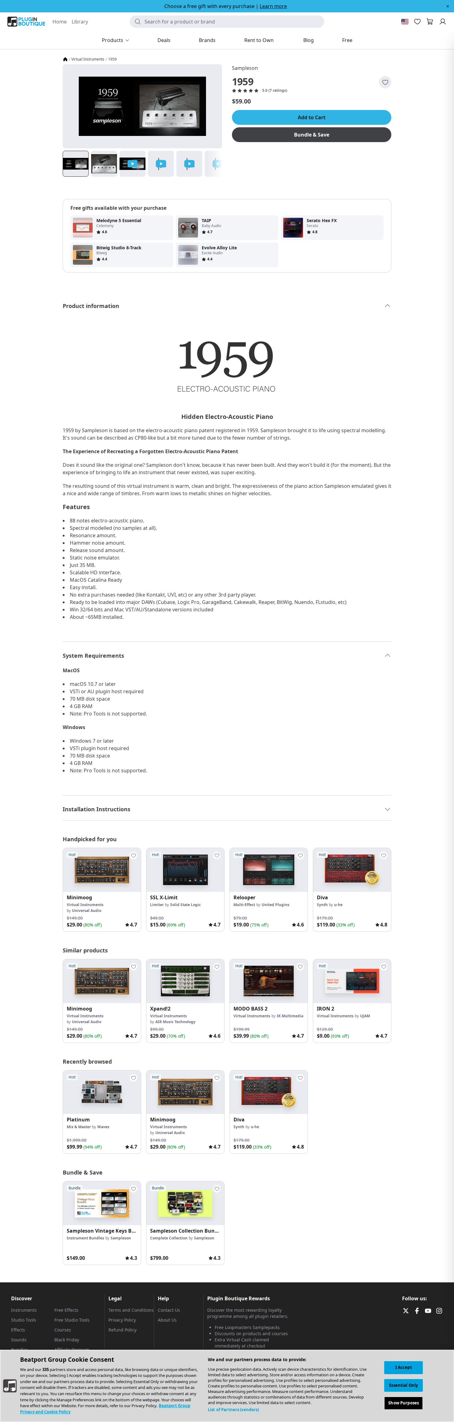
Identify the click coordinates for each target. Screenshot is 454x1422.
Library (80, 21)
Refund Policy (122, 1330)
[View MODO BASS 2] (269, 981)
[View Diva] (352, 870)
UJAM (365, 1016)
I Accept (403, 1367)
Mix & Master (79, 1126)
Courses (62, 1330)
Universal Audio (86, 910)
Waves (103, 1126)
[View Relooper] (269, 870)
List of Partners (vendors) (233, 1409)
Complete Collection (168, 1238)
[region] (227, 1386)
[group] (102, 890)
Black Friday (66, 1340)
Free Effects (66, 1310)
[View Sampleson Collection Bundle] (185, 1203)
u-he (338, 904)
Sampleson (245, 68)
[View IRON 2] (352, 981)
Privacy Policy (122, 1320)
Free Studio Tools (72, 1320)
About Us (167, 1320)
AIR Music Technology (175, 1021)
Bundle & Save (311, 134)
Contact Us (169, 1310)
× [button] (447, 6)
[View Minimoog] (102, 870)
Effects (18, 1330)
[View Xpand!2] (185, 981)
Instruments (24, 1310)
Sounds (19, 1340)
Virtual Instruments (87, 59)
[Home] (65, 59)
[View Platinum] (102, 1092)
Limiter (157, 904)
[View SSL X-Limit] (185, 870)
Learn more (273, 6)
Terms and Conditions (131, 1310)
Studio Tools (23, 1320)
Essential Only (403, 1385)
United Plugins (275, 904)
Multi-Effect (244, 904)
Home (60, 21)
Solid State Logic (185, 904)
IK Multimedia (290, 1016)
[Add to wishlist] (385, 82)
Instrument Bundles (85, 1238)
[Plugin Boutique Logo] (26, 22)
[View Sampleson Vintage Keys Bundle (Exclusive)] (102, 1203)
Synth (322, 904)
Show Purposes (403, 1403)
